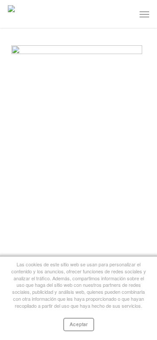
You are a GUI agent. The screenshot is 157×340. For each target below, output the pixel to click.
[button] (144, 14)
